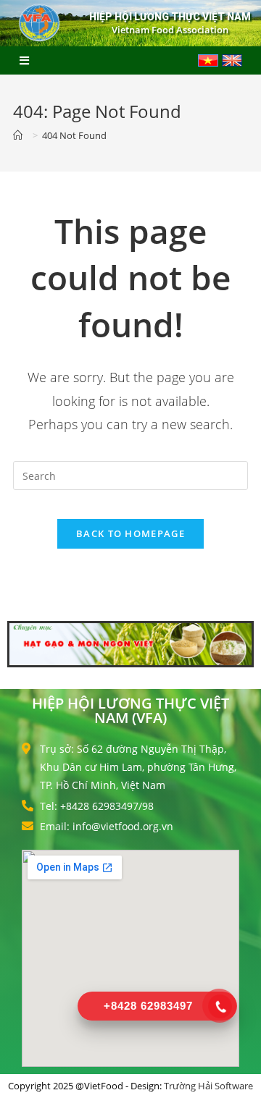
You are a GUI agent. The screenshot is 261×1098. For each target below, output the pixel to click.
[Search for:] (130, 474)
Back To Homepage (130, 533)
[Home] (20, 135)
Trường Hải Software (208, 1085)
